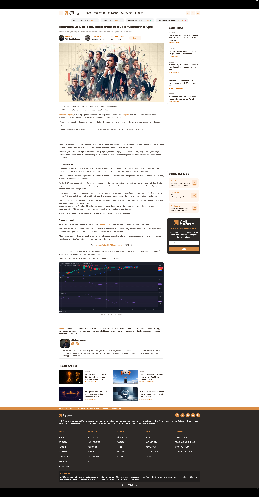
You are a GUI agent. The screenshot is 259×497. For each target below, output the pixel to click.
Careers (149, 457)
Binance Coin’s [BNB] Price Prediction (110, 245)
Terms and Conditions (185, 442)
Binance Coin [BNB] (66, 115)
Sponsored (93, 437)
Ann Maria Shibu (98, 39)
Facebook (121, 442)
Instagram (121, 452)
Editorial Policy (182, 447)
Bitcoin (87, 372)
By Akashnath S (174, 56)
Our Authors (151, 442)
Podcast (139, 13)
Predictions (99, 13)
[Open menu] (61, 13)
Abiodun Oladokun (72, 39)
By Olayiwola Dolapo (147, 382)
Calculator (126, 13)
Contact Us (151, 447)
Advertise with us (154, 452)
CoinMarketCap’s (105, 224)
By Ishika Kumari (90, 382)
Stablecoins (64, 457)
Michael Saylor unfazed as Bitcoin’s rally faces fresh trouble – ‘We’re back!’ (183, 67)
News (88, 13)
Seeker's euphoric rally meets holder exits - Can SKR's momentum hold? (151, 376)
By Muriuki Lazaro (145, 399)
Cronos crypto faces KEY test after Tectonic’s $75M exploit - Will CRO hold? (151, 394)
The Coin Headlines (183, 452)
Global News (65, 466)
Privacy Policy (181, 437)
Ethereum (63, 442)
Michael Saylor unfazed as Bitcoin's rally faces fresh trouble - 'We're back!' (96, 376)
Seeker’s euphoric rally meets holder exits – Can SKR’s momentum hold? (183, 83)
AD (256, 0)
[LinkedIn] (77, 343)
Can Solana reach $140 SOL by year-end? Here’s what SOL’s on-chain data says (184, 37)
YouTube (120, 457)
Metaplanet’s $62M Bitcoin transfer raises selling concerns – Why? (183, 98)
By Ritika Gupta (174, 43)
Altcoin (142, 372)
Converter (113, 13)
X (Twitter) (122, 437)
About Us (150, 437)
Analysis (172, 48)
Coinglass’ (125, 115)
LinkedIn (120, 447)
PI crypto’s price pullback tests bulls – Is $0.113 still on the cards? (183, 52)
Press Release (94, 442)
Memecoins (63, 462)
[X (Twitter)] (72, 343)
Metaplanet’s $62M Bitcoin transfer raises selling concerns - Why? (96, 394)
